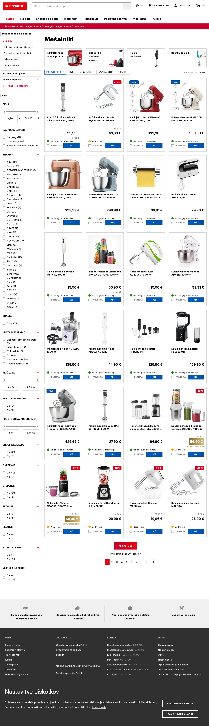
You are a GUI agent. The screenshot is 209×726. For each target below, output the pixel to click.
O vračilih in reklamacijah (171, 669)
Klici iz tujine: (114, 654)
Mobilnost (70, 18)
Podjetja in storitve (15, 649)
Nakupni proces (166, 649)
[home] (15, 6)
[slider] (4, 111)
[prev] (100, 562)
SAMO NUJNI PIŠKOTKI (180, 714)
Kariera (8, 659)
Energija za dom (47, 18)
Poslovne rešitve (115, 18)
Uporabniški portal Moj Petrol (71, 645)
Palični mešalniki (12, 59)
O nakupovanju (166, 645)
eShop (10, 18)
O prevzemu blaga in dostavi (173, 664)
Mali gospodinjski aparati (58, 26)
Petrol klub (91, 18)
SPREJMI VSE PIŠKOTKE (180, 703)
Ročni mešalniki (11, 65)
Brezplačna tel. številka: (119, 645)
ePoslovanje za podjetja (68, 649)
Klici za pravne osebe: (118, 669)
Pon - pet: (112, 659)
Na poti (25, 18)
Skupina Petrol (12, 645)
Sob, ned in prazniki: (117, 664)
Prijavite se (184, 5)
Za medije (10, 669)
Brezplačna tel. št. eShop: (120, 649)
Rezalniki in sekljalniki (14, 73)
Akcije (157, 18)
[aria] (10, 26)
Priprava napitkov (12, 79)
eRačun (60, 654)
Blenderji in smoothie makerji (17, 53)
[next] (153, 562)
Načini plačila (165, 659)
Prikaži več (125, 546)
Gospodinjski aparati (30, 26)
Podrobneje (99, 707)
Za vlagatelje (12, 664)
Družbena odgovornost (17, 674)
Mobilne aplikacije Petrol (69, 673)
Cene (161, 654)
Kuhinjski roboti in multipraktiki (18, 47)
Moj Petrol (140, 18)
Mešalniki (8, 41)
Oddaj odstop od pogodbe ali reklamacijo (180, 674)
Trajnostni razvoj (13, 654)
